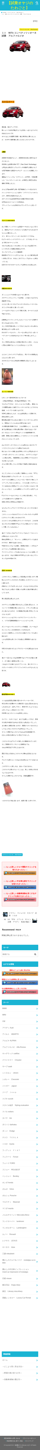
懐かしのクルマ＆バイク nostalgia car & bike (18, 1261)
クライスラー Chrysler (11, 1060)
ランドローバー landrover (13, 1221)
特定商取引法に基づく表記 (15, 1441)
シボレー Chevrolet (10, 1079)
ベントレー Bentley (10, 1176)
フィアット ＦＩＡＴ (11, 1150)
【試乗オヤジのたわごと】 (20, 5)
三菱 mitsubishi (8, 1254)
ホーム (5, 1360)
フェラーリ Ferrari (10, 1157)
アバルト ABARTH (10, 1034)
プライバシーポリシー (29, 1438)
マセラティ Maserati (11, 1202)
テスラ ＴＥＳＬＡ (10, 1137)
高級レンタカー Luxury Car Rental (16, 1298)
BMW (4, 1008)
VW (3, 1021)
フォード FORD (8, 1163)
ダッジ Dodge (8, 1131)
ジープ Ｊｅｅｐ (9, 1092)
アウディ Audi (8, 1028)
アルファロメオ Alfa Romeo (13, 854)
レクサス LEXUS (9, 1241)
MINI (4, 1015)
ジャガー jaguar (9, 1086)
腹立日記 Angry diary (11, 1285)
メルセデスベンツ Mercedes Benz (15, 1215)
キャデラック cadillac (11, 1053)
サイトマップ (29, 1441)
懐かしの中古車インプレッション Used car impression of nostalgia (17, 1270)
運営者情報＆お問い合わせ (12, 1438)
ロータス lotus (8, 1247)
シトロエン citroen (10, 1073)
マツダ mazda (7, 1208)
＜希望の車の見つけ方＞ (12, 1373)
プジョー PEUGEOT (11, 1170)
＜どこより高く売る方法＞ (13, 1366)
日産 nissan (7, 1278)
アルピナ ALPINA (9, 1041)
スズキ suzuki (7, 1099)
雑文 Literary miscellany (12, 1291)
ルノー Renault (9, 1234)
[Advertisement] (20, 77)
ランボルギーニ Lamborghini (14, 1228)
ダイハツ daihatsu (9, 1125)
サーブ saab (7, 1066)
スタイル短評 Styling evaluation (15, 1105)
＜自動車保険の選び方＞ (12, 1379)
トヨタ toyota (8, 1144)
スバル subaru (8, 1112)
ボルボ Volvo (8, 1189)
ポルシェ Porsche (9, 1195)
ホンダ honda (7, 1183)
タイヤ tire (7, 1118)
